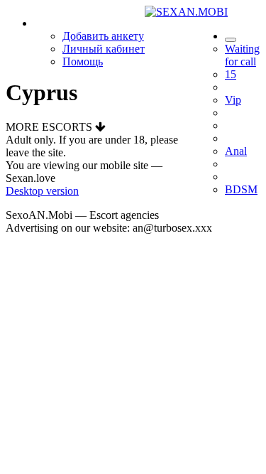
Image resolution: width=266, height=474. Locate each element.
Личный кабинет (103, 49)
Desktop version (42, 191)
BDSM (241, 189)
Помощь (82, 61)
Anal (236, 151)
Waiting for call (242, 55)
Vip (233, 100)
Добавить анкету (103, 36)
